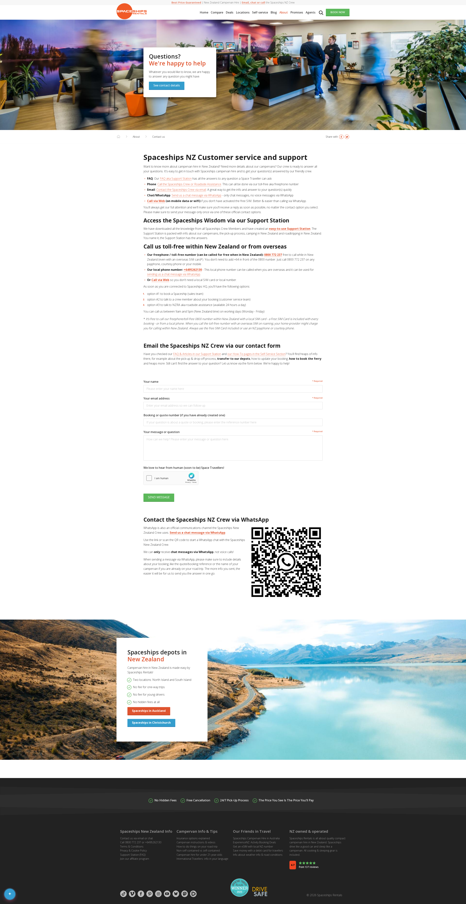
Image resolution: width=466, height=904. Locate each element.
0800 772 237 (273, 255)
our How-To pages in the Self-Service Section (256, 354)
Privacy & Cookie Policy (133, 850)
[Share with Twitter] (347, 137)
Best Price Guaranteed (186, 2)
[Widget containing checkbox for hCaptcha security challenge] (170, 478)
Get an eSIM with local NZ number (253, 846)
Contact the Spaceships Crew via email (181, 190)
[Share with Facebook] (341, 137)
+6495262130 (193, 270)
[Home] (118, 136)
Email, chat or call (253, 2)
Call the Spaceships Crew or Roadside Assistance (189, 184)
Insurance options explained (193, 838)
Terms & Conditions (131, 846)
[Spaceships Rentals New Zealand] (131, 11)
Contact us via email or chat (136, 838)
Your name (150, 382)
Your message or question (161, 432)
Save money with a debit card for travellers (258, 850)
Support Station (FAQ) (132, 854)
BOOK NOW (337, 12)
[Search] (321, 12)
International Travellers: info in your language (202, 858)
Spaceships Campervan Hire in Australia (256, 838)
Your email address (156, 398)
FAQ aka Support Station (176, 178)
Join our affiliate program (134, 858)
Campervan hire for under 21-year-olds (199, 854)
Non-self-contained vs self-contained (198, 850)
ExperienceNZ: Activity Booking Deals (254, 842)
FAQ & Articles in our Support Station (197, 354)
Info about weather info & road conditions (258, 854)
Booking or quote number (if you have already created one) (184, 415)
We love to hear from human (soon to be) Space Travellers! (183, 468)
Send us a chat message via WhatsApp (196, 195)
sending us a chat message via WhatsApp (173, 274)
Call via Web (156, 201)
